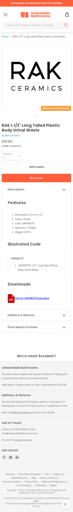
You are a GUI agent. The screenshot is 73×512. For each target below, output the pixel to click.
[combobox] (33, 25)
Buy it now (36, 178)
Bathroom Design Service (54, 481)
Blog (33, 477)
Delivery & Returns (21, 412)
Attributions (41, 485)
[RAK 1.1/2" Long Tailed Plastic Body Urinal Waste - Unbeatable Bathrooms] (36, 114)
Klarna (53, 485)
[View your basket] (66, 14)
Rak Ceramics (12, 135)
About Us (10, 474)
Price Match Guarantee (30, 474)
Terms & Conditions (11, 481)
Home (5, 36)
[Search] (65, 25)
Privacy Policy (31, 481)
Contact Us (20, 439)
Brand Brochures (19, 477)
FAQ (47, 474)
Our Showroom (24, 485)
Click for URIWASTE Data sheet (32, 298)
